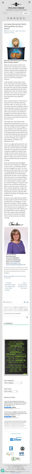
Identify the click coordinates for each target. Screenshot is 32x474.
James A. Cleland (21, 469)
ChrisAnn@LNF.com (15, 263)
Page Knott (9, 417)
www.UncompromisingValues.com (16, 264)
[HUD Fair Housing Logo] (22, 448)
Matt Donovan (9, 408)
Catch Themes (20, 468)
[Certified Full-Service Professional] (16, 459)
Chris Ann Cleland (16, 8)
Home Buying (9, 276)
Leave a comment (10, 32)
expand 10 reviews (16, 433)
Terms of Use (26, 471)
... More (13, 405)
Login (27, 302)
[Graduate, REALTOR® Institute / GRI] (10, 453)
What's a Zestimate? (16, 472)
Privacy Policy (16, 466)
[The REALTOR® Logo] (11, 448)
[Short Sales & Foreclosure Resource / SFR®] (21, 453)
